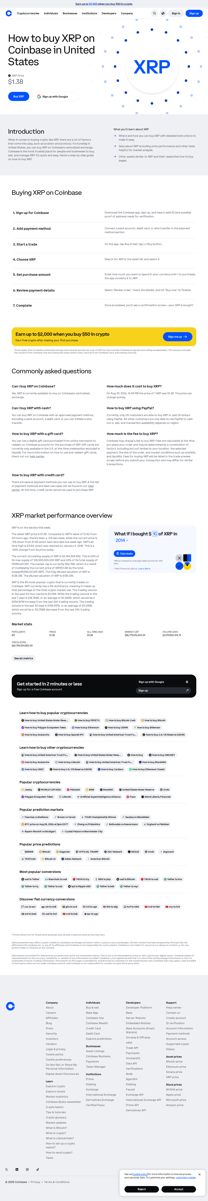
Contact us (173, 1012)
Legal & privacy (56, 1049)
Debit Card (93, 1033)
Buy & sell (92, 1007)
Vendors (51, 1044)
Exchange (92, 1089)
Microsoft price (176, 1099)
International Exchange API (143, 1099)
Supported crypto (177, 1044)
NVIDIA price (174, 1089)
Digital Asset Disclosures (62, 1073)
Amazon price (175, 1105)
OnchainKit (133, 1058)
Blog (49, 1023)
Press (49, 1028)
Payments (92, 1061)
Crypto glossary (56, 1117)
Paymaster (133, 1053)
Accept (178, 1189)
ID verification (175, 1023)
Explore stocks (55, 1091)
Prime (90, 1079)
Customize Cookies (186, 1177)
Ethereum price (176, 1066)
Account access (176, 1038)
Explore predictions (99, 1038)
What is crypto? (56, 1133)
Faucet (130, 1089)
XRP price (172, 1077)
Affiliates (52, 1018)
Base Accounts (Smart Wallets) (140, 1030)
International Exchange (101, 1094)
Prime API (132, 1105)
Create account (176, 1018)
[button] (51, 13)
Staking (91, 1084)
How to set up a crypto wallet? (60, 1145)
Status (170, 1049)
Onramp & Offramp (138, 1037)
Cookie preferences (59, 1059)
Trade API (132, 1047)
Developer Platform (139, 1007)
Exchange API (134, 1094)
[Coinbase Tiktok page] (37, 1170)
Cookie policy (54, 1054)
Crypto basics (55, 1107)
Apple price (173, 1094)
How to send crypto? (59, 1152)
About (50, 1007)
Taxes (49, 1157)
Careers (51, 1012)
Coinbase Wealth (97, 1023)
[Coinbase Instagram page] (27, 1170)
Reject (142, 1189)
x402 (129, 1042)
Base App (92, 1012)
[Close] (200, 1174)
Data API (131, 1063)
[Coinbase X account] (6, 1170)
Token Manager (96, 1066)
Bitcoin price (174, 1061)
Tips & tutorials (56, 1112)
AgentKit (131, 1079)
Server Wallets (136, 1018)
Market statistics (57, 1096)
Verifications (134, 1068)
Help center (174, 1007)
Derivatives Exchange (100, 1099)
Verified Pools (95, 1105)
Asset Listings (95, 1051)
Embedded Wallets (138, 1023)
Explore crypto (55, 1086)
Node (129, 1073)
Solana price (174, 1072)
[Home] (8, 13)
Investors (52, 1038)
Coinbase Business (98, 1056)
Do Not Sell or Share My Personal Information (61, 1066)
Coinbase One (95, 1018)
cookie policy (140, 1174)
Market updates (56, 1122)
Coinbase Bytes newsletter (63, 1101)
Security (51, 1033)
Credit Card (93, 1028)
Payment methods (178, 1033)
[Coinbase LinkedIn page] (17, 1170)
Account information (179, 1028)
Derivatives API (136, 1110)
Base (129, 1012)
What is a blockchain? (60, 1138)
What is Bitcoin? (56, 1127)
